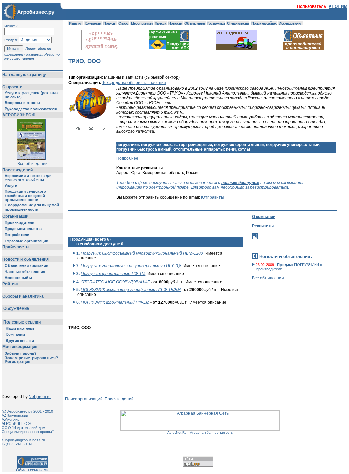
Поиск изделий (17, 170)
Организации (15, 216)
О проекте (12, 87)
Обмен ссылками (32, 470)
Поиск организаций (84, 399)
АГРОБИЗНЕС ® (18, 115)
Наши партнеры (20, 328)
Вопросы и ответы (22, 103)
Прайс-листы (15, 247)
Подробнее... (128, 158)
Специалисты (237, 23)
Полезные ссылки (22, 322)
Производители (19, 222)
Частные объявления (25, 272)
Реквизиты (263, 226)
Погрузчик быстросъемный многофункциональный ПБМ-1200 (142, 253)
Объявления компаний (26, 265)
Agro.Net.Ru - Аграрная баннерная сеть (200, 432)
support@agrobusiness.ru (23, 440)
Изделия (75, 23)
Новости (175, 23)
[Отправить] (212, 197)
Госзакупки (216, 23)
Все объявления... (269, 278)
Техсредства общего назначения (134, 82)
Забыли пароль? (21, 353)
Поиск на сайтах (264, 23)
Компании (15, 334)
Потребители (17, 235)
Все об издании (32, 163)
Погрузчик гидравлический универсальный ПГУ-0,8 (131, 265)
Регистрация (17, 361)
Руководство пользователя (31, 109)
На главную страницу (24, 74)
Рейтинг (10, 284)
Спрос (123, 23)
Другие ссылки (20, 341)
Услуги (11, 186)
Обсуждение (16, 308)
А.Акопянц (10, 419)
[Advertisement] (192, 345)
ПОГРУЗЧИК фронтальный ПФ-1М (115, 302)
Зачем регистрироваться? (31, 358)
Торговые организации (26, 241)
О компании (263, 216)
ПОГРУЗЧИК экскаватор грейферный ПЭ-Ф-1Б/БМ (131, 289)
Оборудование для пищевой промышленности (32, 207)
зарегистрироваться (266, 187)
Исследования (290, 23)
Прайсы (110, 23)
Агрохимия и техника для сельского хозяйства (28, 178)
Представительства (23, 229)
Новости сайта (18, 278)
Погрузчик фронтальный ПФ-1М (113, 273)
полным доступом (240, 182)
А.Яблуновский (15, 415)
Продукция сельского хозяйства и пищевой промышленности (25, 195)
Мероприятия (141, 23)
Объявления (195, 23)
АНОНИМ (338, 6)
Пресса (160, 23)
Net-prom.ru (40, 396)
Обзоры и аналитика (23, 296)
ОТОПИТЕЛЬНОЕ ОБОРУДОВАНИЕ (115, 281)
